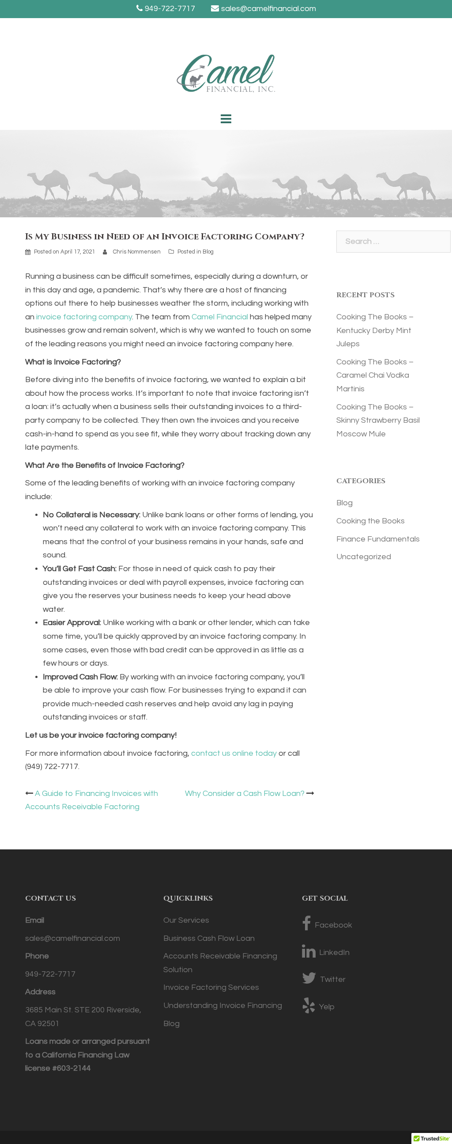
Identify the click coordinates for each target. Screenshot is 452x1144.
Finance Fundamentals (378, 539)
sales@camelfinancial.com (268, 8)
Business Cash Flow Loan (209, 938)
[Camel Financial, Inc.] (226, 76)
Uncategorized (363, 557)
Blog (208, 252)
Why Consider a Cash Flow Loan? (245, 793)
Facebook (333, 925)
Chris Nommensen (137, 252)
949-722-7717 (170, 8)
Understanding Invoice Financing (222, 1005)
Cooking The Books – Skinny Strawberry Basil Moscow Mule (378, 420)
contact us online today (234, 753)
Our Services (186, 920)
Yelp (327, 1007)
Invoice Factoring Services (211, 987)
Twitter (333, 979)
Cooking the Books (370, 521)
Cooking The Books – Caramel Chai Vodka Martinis (375, 375)
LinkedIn (334, 952)
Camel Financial (220, 317)
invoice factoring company (84, 317)
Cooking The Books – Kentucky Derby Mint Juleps (375, 330)
